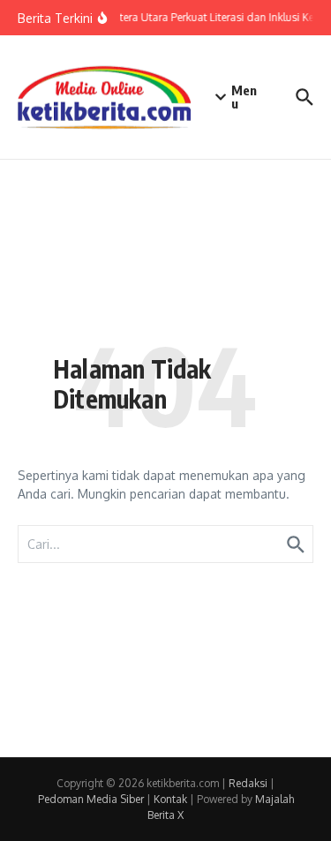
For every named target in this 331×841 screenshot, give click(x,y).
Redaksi (248, 783)
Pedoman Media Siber (91, 799)
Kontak (170, 799)
